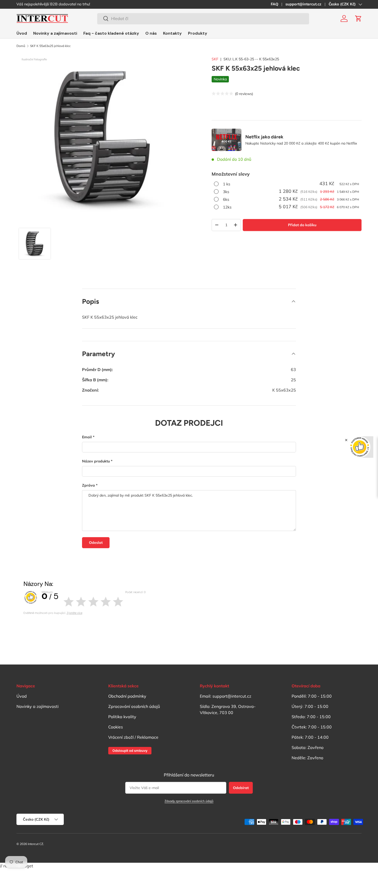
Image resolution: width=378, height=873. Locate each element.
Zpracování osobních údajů (134, 706)
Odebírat (241, 787)
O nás (151, 33)
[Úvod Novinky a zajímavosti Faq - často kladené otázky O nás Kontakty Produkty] (111, 33)
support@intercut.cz (303, 4)
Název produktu (96, 461)
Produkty (197, 33)
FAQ (274, 4)
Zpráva (88, 485)
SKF (215, 59)
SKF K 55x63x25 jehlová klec (50, 46)
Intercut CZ (35, 844)
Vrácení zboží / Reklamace (133, 737)
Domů (20, 46)
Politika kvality (122, 716)
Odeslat (96, 542)
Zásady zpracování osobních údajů (189, 801)
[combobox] (203, 18)
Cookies (115, 726)
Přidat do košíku (302, 225)
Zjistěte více (74, 613)
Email (87, 437)
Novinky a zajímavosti (55, 33)
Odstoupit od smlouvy (129, 750)
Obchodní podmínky (127, 696)
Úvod (21, 33)
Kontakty (172, 33)
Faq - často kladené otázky (111, 33)
